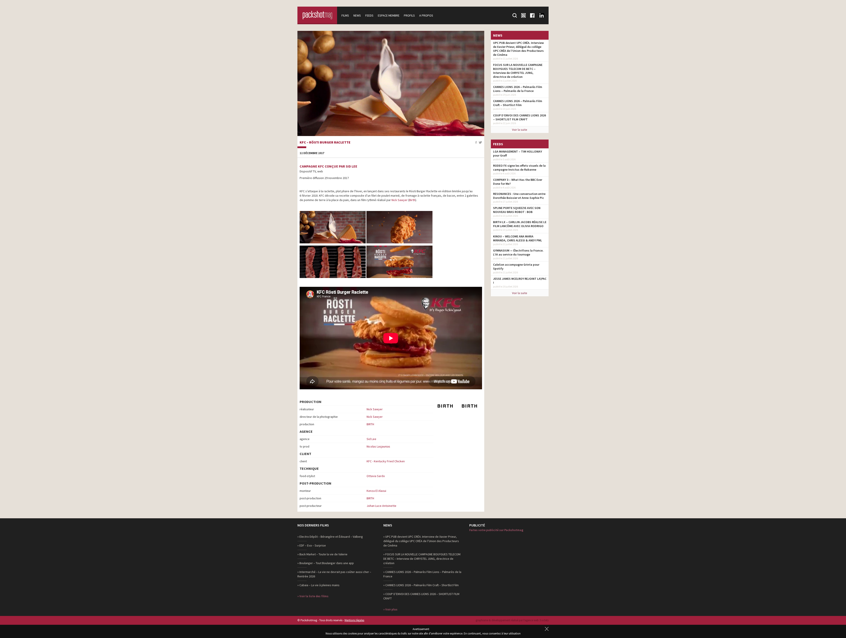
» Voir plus (390, 609)
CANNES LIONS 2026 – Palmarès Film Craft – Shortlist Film (517, 103)
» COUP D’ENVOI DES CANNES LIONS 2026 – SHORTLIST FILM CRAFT (421, 596)
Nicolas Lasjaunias (378, 446)
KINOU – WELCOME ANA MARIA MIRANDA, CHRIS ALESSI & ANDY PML (517, 238)
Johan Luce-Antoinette (381, 506)
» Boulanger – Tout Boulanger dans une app (325, 563)
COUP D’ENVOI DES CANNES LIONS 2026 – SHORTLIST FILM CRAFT (519, 117)
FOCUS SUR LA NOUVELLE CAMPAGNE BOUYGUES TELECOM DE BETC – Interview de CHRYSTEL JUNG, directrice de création (517, 71)
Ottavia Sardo (376, 476)
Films (345, 15)
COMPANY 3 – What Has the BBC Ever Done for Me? (517, 182)
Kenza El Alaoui (376, 491)
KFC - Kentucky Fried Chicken (386, 461)
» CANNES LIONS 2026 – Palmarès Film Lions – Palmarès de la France (422, 574)
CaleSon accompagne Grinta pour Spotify (516, 266)
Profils (409, 15)
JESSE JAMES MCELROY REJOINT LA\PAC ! (519, 281)
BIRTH (370, 424)
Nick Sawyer (399, 200)
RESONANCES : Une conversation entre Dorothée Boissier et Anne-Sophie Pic (519, 196)
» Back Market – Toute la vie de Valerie (322, 554)
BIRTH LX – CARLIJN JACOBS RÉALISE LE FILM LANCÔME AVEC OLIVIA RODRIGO (519, 224)
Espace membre (388, 15)
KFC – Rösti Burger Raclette (325, 142)
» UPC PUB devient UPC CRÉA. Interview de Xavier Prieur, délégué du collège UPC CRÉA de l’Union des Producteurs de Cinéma (421, 541)
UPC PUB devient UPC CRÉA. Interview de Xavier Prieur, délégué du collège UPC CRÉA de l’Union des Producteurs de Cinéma (518, 49)
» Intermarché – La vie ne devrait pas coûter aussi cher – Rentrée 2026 (334, 574)
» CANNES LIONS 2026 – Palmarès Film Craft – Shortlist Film (421, 585)
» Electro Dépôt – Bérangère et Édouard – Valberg (330, 537)
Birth (412, 200)
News (357, 15)
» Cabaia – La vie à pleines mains (318, 585)
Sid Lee (371, 439)
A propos (426, 15)
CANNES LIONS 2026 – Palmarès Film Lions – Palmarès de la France (517, 89)
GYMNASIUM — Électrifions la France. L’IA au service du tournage (518, 252)
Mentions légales (354, 620)
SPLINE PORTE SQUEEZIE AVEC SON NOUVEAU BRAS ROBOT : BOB (516, 210)
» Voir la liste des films (312, 596)
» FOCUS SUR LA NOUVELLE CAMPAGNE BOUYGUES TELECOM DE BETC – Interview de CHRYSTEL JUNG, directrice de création (421, 558)
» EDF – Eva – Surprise (311, 545)
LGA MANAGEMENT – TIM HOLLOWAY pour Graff (517, 153)
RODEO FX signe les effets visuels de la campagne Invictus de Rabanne (519, 168)
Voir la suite (519, 130)
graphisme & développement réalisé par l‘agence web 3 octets (512, 620)
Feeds (369, 15)
